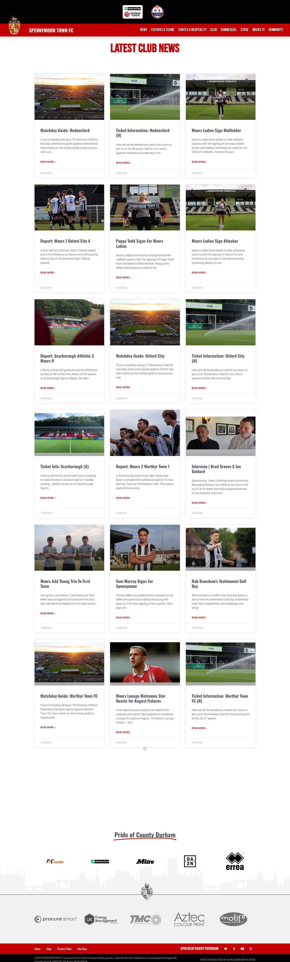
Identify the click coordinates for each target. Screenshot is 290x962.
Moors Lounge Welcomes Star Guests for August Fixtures (141, 698)
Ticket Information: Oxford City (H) (218, 358)
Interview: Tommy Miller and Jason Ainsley (216, 812)
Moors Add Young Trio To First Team (65, 583)
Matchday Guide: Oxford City (140, 356)
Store (245, 30)
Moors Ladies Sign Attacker (215, 241)
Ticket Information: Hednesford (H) (142, 132)
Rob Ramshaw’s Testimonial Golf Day (219, 583)
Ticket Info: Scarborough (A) (64, 466)
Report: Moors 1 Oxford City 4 (65, 241)
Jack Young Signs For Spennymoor (145, 925)
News (143, 30)
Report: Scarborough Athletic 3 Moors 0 (67, 358)
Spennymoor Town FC (51, 30)
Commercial (229, 30)
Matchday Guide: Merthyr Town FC (69, 696)
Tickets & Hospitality (192, 30)
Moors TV (259, 30)
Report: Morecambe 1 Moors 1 (65, 810)
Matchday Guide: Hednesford (65, 130)
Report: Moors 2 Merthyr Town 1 (142, 466)
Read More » (48, 161)
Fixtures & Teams (162, 30)
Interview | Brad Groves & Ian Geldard (216, 468)
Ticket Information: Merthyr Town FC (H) (220, 698)
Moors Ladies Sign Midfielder (216, 130)
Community (276, 30)
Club (213, 30)
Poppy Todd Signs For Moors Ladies (139, 243)
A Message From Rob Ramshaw (218, 925)
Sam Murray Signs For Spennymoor (134, 583)
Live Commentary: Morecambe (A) (144, 810)
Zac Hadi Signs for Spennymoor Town (67, 927)
